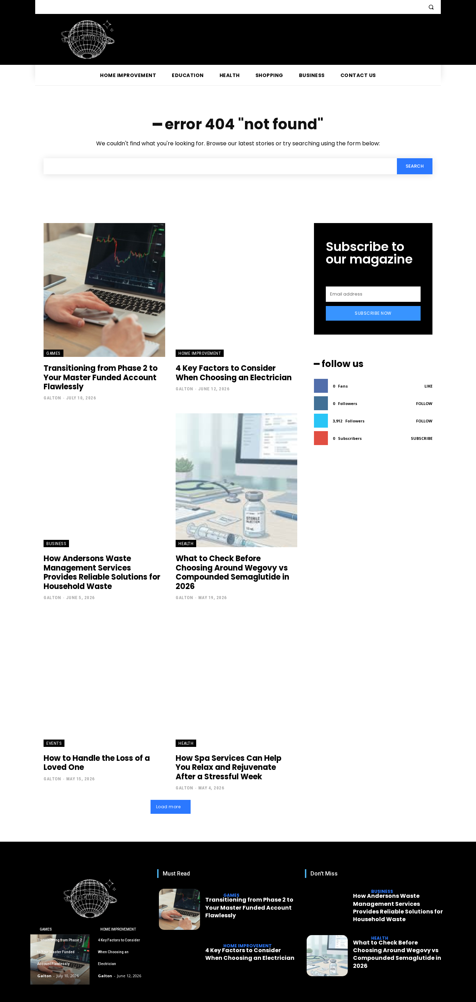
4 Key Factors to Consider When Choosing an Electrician (234, 373)
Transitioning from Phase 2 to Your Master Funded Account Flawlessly (101, 377)
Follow (424, 403)
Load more (168, 807)
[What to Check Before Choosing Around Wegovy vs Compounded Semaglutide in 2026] (236, 480)
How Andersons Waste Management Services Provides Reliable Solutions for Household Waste (102, 572)
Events (54, 743)
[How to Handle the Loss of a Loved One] (104, 680)
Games (53, 353)
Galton (52, 397)
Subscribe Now (373, 313)
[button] (431, 7)
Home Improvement (199, 353)
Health (185, 543)
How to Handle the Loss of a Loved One (97, 763)
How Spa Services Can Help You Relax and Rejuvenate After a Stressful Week (229, 767)
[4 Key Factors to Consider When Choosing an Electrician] (236, 290)
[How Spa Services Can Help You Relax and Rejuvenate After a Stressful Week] (236, 680)
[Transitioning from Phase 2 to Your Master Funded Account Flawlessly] (104, 290)
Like (428, 386)
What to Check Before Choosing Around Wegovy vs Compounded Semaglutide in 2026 (232, 572)
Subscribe (421, 438)
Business (56, 543)
